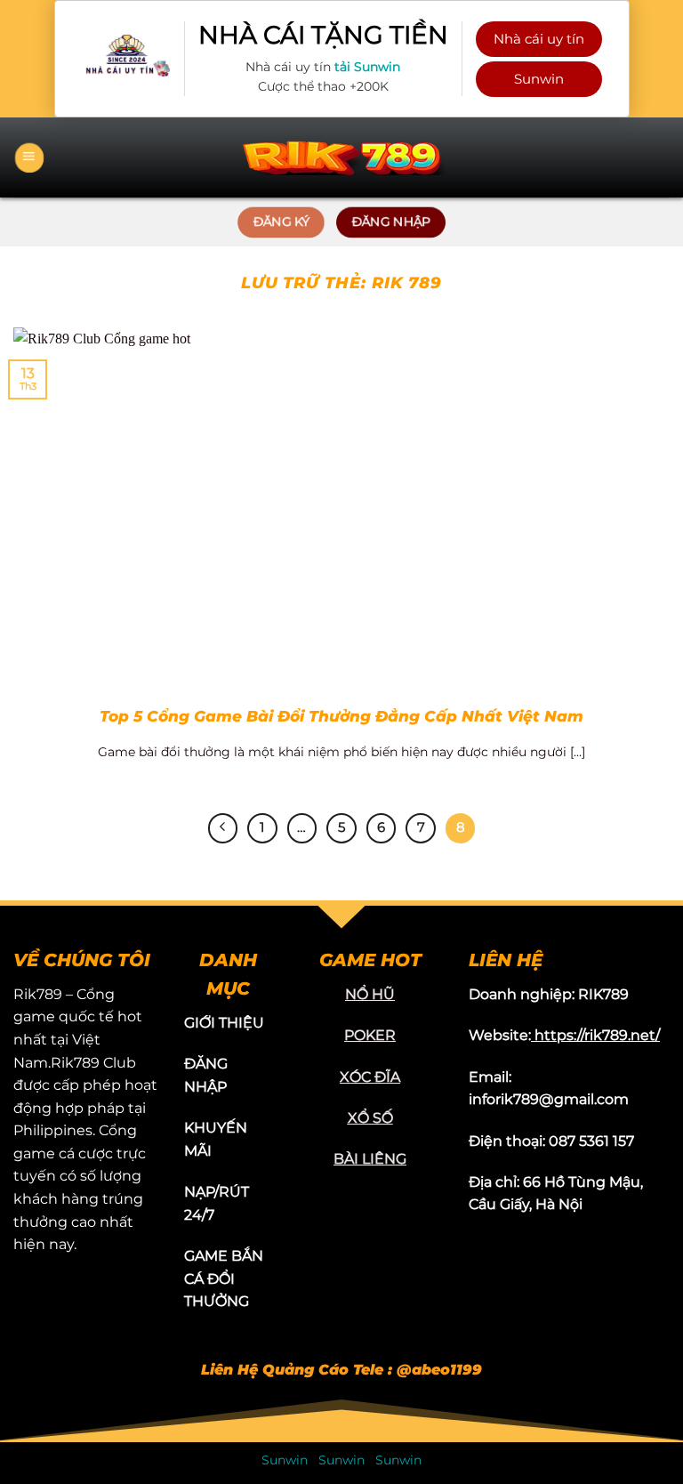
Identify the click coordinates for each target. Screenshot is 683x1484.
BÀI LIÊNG (369, 1158)
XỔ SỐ (370, 1117)
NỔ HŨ (370, 994)
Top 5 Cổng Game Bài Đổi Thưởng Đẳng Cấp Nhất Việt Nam (341, 716)
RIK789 (603, 994)
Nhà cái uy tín (539, 38)
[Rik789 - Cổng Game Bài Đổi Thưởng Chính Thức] (341, 157)
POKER (370, 1035)
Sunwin (539, 78)
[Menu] (29, 157)
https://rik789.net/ (597, 1035)
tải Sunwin (367, 67)
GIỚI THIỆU (224, 1022)
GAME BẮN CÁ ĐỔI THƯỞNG (223, 1278)
